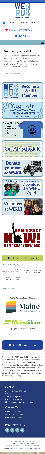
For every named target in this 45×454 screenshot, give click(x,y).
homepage (8, 61)
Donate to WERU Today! (21, 30)
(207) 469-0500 (17, 414)
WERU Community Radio (14, 441)
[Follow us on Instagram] (24, 36)
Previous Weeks (8, 289)
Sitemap (32, 443)
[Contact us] (29, 36)
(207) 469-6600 (16, 412)
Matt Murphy (23, 448)
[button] (22, 42)
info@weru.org (15, 376)
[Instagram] (12, 430)
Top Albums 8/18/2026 (13, 264)
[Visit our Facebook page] (16, 36)
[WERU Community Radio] (22, 17)
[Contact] (22, 430)
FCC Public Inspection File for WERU (18, 446)
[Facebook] (7, 430)
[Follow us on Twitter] (20, 36)
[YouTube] (17, 430)
